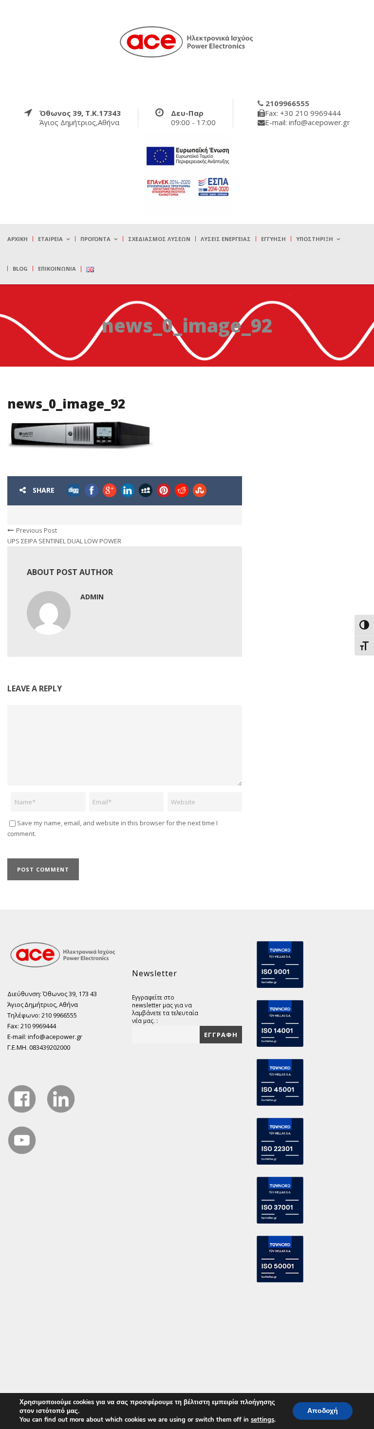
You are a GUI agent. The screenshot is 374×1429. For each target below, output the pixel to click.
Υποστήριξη (314, 238)
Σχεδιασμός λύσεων (159, 238)
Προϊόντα (95, 238)
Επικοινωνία (57, 268)
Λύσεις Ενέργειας (226, 238)
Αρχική (17, 238)
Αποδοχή (322, 1410)
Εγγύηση (273, 238)
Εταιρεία (50, 238)
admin (92, 596)
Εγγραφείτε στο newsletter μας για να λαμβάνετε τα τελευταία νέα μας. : (165, 1008)
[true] (187, 41)
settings (262, 1419)
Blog (20, 268)
